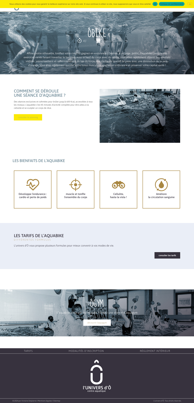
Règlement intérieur (155, 351)
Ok (155, 4)
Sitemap (56, 401)
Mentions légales (45, 401)
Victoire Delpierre (29, 401)
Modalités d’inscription (86, 351)
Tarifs (28, 351)
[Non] (190, 4)
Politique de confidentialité (171, 4)
